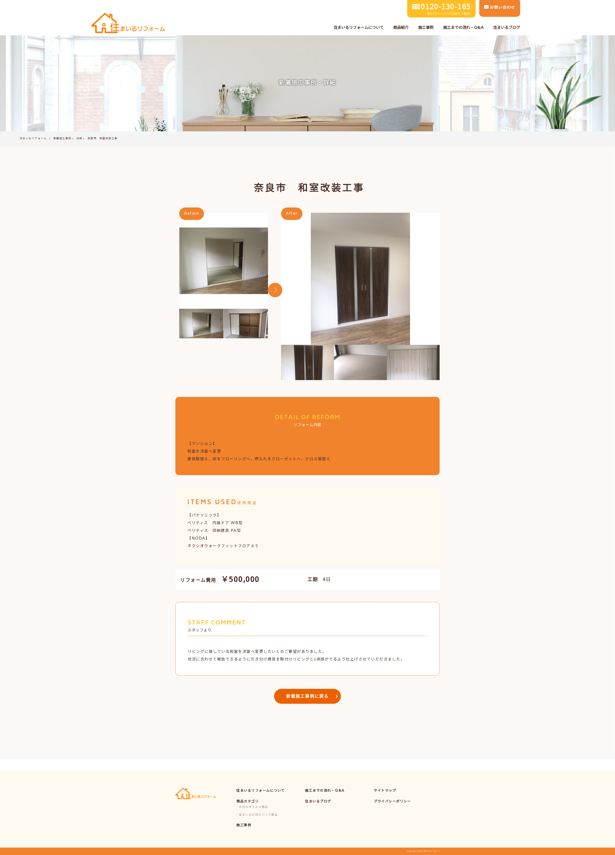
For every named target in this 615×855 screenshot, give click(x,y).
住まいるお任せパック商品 (258, 815)
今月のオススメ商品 (253, 807)
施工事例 (243, 825)
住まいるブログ (318, 802)
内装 (79, 138)
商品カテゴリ (247, 802)
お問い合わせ (502, 7)
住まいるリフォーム (33, 138)
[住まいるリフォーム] (128, 23)
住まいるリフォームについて (260, 791)
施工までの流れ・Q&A (325, 791)
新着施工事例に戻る (307, 697)
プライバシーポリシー (392, 802)
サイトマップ (385, 791)
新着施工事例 (62, 138)
